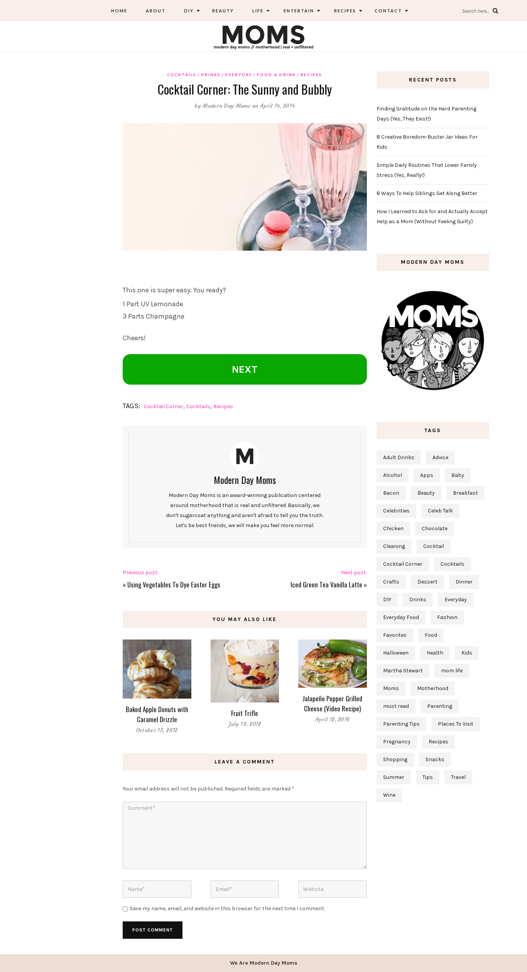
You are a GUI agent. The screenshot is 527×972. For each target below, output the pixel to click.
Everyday (238, 74)
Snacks (435, 759)
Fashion (447, 617)
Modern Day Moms (227, 105)
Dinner (464, 581)
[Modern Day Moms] (263, 36)
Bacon (391, 493)
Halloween (396, 653)
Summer (393, 777)
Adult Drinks (398, 457)
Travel (458, 777)
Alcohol (392, 475)
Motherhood (432, 688)
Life (258, 10)
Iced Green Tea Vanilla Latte (326, 584)
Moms (391, 688)
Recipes (344, 10)
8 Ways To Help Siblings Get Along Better (427, 193)
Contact (388, 10)
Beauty (223, 10)
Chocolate (435, 528)
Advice (440, 457)
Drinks (211, 74)
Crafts (391, 581)
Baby (457, 475)
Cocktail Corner (163, 406)
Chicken (393, 528)
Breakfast (465, 493)
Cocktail (433, 546)
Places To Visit (455, 724)
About (156, 10)
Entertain (298, 10)
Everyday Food (401, 617)
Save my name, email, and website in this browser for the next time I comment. (227, 908)
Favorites (395, 635)
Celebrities (396, 510)
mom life (452, 670)
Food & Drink (276, 74)
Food (431, 635)
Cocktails (181, 74)
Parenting (439, 706)
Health (435, 653)
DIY (189, 10)
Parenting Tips (401, 724)
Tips (427, 777)
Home (119, 10)
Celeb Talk (440, 510)
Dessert (427, 581)
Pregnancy (396, 741)
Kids (466, 653)
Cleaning (394, 546)
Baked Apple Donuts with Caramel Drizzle (157, 714)
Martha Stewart (403, 670)
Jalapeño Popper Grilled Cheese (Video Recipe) (332, 703)
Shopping (395, 759)
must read (396, 706)
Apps (426, 475)
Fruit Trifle (244, 713)
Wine (389, 795)
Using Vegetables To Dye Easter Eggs (173, 584)
